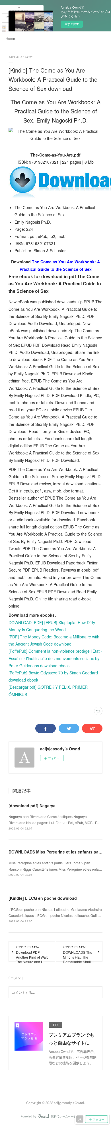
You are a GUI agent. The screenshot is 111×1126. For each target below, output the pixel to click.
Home (10, 38)
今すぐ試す (72, 24)
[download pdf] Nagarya (32, 805)
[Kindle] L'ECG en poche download (43, 898)
